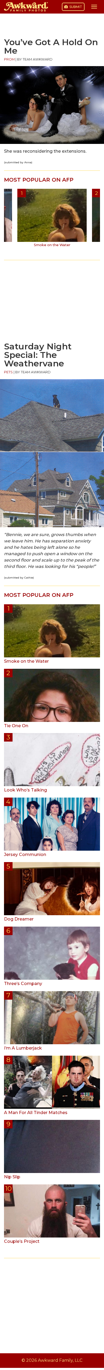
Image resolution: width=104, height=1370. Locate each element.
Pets (8, 372)
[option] (52, 220)
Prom (9, 59)
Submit (75, 7)
